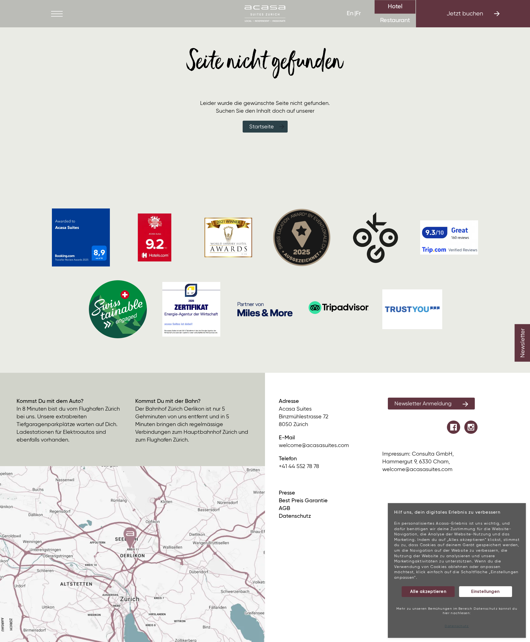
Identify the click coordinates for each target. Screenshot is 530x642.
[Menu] (57, 14)
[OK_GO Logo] (375, 237)
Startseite (261, 127)
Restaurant (395, 20)
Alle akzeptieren (428, 592)
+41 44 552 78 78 (299, 466)
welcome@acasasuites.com (314, 445)
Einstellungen (485, 592)
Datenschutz (457, 626)
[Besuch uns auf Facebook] (453, 427)
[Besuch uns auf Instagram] (471, 427)
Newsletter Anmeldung (423, 404)
